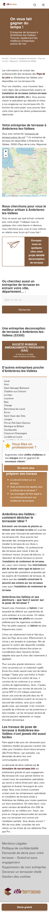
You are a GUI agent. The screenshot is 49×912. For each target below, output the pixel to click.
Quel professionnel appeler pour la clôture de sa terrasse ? (26, 488)
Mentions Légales (14, 843)
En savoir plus (26, 468)
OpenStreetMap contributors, (29, 196)
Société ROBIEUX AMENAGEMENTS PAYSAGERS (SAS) (25, 347)
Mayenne (13, 61)
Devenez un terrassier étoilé (22, 871)
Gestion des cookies (16, 876)
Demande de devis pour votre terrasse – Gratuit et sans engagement (23, 857)
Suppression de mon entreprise (24, 867)
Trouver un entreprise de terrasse (23, 58)
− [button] (6, 155)
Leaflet (8, 196)
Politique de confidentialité (20, 848)
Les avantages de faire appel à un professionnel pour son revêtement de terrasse (25, 497)
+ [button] (6, 151)
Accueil (5, 58)
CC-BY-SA (42, 196)
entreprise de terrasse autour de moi (20, 135)
